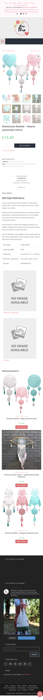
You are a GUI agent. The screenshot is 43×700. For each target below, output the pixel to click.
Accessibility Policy (32, 688)
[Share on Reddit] (25, 664)
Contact (31, 690)
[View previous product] (3, 50)
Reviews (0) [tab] (21, 187)
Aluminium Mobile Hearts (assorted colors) (18, 164)
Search (34, 654)
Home (6, 686)
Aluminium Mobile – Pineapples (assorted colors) (21, 533)
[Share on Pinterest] (15, 664)
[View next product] (39, 50)
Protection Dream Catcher (16, 161)
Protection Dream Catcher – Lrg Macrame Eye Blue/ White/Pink (21, 476)
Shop (6, 3)
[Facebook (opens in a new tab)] (21, 14)
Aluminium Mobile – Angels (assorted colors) (21, 419)
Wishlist (20, 3)
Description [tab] (21, 178)
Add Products (26, 674)
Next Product (34, 51)
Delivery (32, 3)
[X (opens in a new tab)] (17, 14)
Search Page (12, 3)
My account (12, 690)
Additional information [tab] (21, 183)
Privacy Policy (21, 688)
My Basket (34, 7)
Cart (19, 690)
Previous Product (10, 51)
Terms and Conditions (20, 5)
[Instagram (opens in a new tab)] (23, 14)
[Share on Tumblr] (30, 664)
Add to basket (25, 145)
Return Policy (32, 686)
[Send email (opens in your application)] (26, 14)
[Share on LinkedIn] (20, 664)
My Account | (27, 7)
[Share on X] (6, 664)
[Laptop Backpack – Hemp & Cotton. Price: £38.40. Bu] (21, 617)
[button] (38, 56)
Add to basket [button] (21, 427)
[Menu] (2, 41)
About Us (13, 686)
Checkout (26, 3)
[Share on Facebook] (10, 664)
